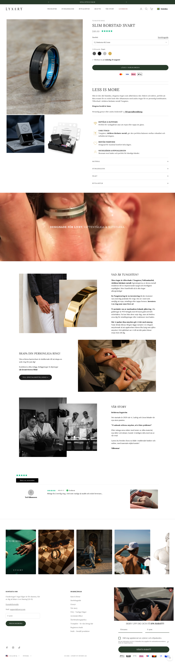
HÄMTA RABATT (144, 649)
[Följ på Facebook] (7, 647)
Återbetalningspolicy (78, 620)
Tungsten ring (98, 21)
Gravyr (97, 9)
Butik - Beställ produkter (80, 631)
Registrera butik (76, 627)
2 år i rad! (87, 2)
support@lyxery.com (17, 609)
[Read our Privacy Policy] (167, 641)
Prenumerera (15, 623)
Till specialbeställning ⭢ (35, 377)
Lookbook (123, 9)
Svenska (164, 9)
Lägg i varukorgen (130, 68)
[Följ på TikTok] (19, 647)
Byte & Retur (84, 9)
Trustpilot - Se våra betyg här (81, 624)
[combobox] (162, 9)
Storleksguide (68, 9)
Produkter (52, 9)
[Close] (171, 590)
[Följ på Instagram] (13, 647)
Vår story (110, 9)
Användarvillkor (76, 616)
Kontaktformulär (12, 604)
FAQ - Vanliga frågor (78, 612)
